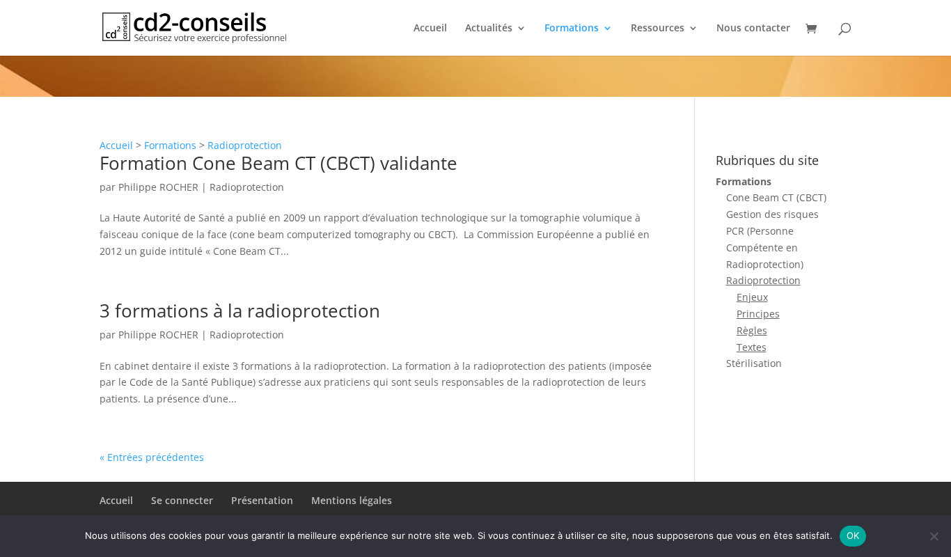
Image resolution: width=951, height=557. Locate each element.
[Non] (934, 536)
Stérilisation (754, 363)
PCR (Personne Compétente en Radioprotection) (764, 247)
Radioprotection (244, 145)
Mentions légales (351, 500)
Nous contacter (753, 28)
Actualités (488, 28)
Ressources (657, 28)
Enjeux (752, 297)
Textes (752, 347)
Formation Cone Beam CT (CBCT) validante (278, 162)
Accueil (430, 28)
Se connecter (182, 500)
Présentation (262, 500)
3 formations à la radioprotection (240, 310)
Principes (758, 313)
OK (853, 535)
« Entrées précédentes (152, 457)
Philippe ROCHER (158, 187)
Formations (571, 28)
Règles (752, 330)
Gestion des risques (772, 214)
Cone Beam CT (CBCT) (776, 197)
